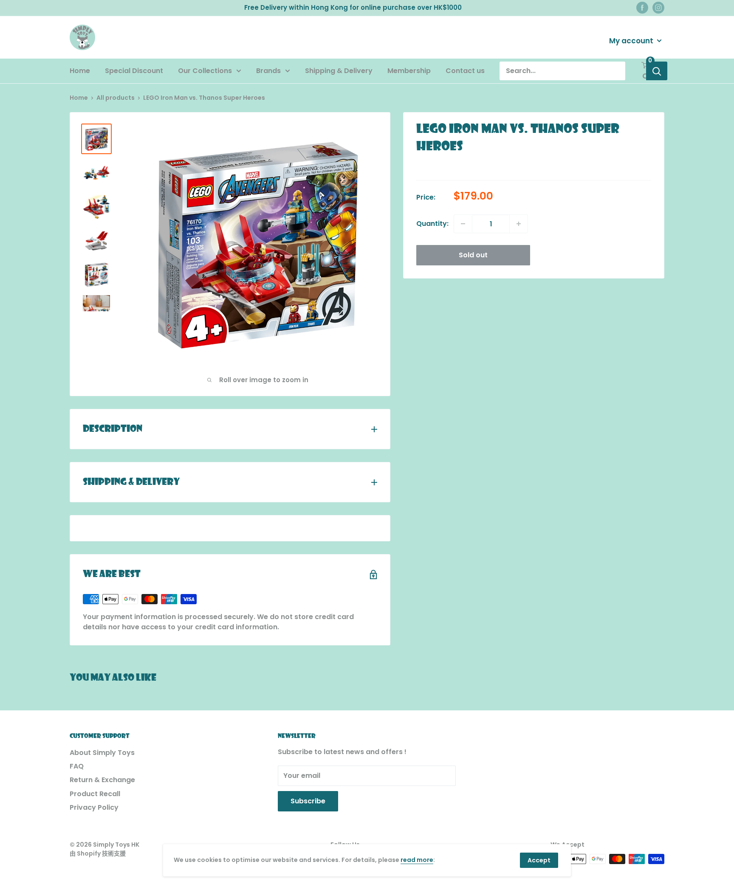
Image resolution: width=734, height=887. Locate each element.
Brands (268, 71)
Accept (539, 860)
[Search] (656, 71)
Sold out (473, 255)
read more (417, 860)
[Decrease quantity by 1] (463, 224)
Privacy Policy (94, 807)
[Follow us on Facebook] (642, 8)
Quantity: (432, 223)
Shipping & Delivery (339, 71)
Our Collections (205, 71)
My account (632, 40)
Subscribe (308, 801)
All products (115, 97)
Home (80, 71)
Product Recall (95, 794)
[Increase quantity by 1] (519, 224)
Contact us (465, 71)
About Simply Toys (102, 752)
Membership (409, 71)
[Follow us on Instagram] (658, 8)
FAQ (77, 766)
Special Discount (134, 71)
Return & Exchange (102, 780)
